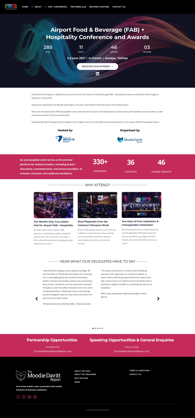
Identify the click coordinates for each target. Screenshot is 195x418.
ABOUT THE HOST (82, 371)
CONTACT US (135, 374)
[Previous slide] (36, 298)
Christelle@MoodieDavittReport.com (52, 351)
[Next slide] (158, 298)
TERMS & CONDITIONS (139, 371)
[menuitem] (25, 6)
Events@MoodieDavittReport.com (131, 351)
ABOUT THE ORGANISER (85, 374)
